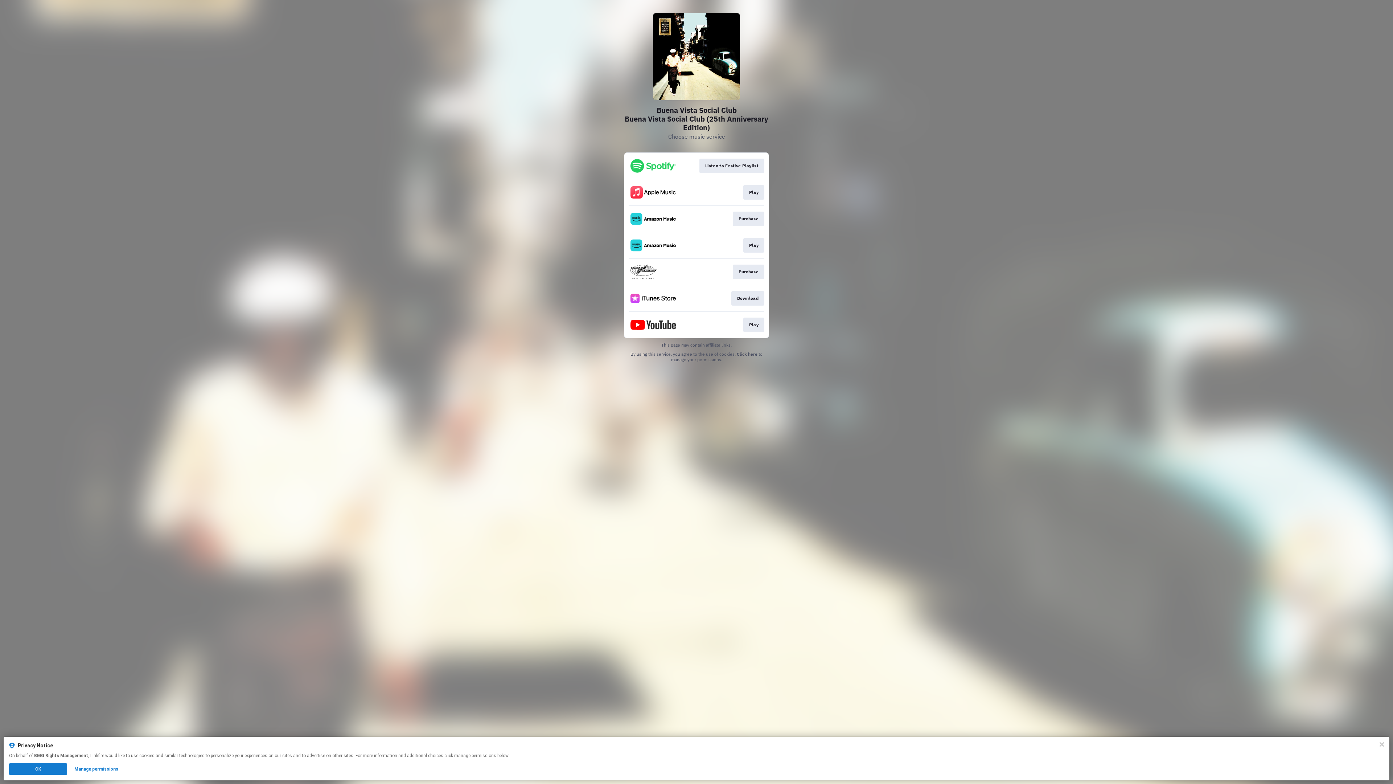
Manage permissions (96, 769)
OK (38, 769)
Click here (747, 354)
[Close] (1382, 744)
